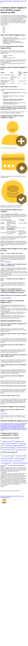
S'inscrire (7, 383)
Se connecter (3, 383)
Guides (10, 471)
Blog (17, 471)
